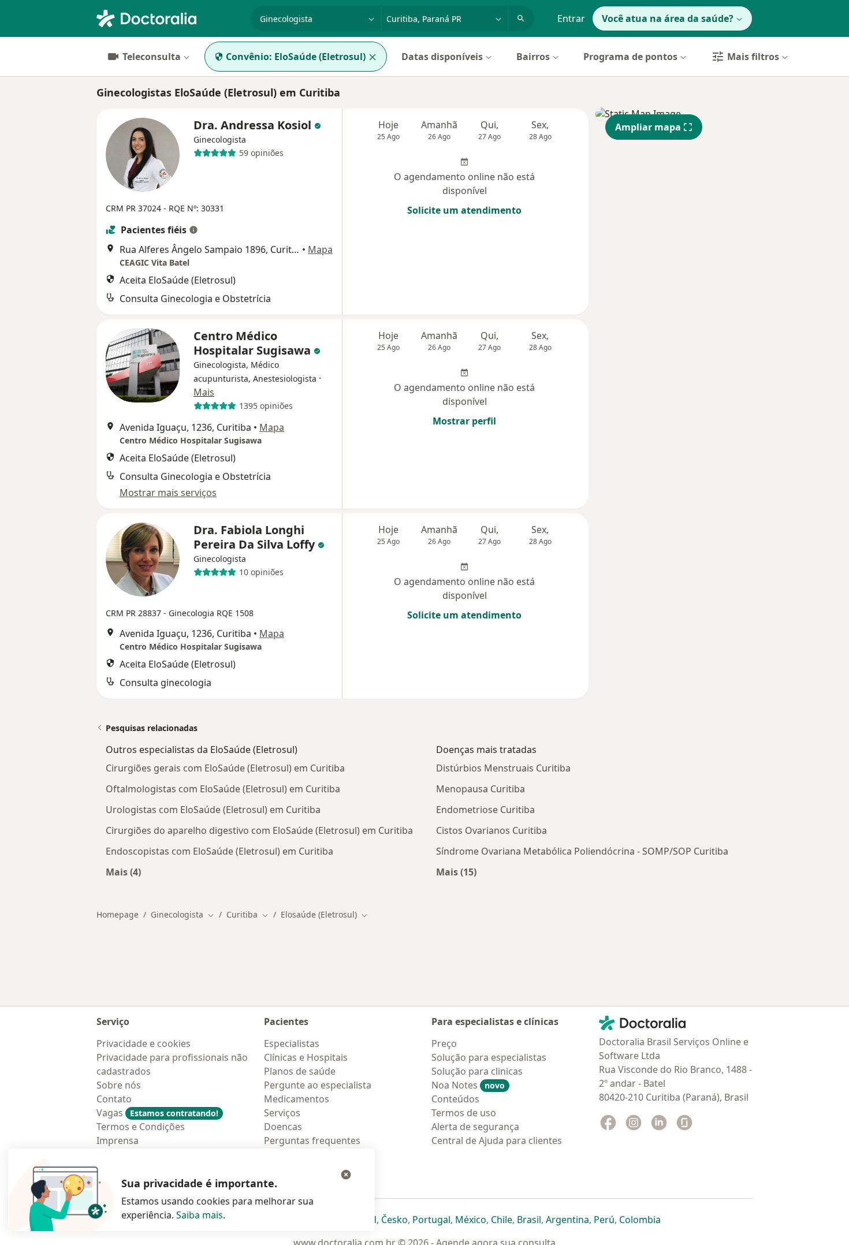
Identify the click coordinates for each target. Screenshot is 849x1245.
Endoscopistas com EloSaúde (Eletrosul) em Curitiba (219, 851)
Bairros (533, 56)
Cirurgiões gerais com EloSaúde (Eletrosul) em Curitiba (225, 768)
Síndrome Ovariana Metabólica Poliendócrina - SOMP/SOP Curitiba (582, 851)
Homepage (117, 914)
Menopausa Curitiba (480, 788)
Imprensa (117, 1140)
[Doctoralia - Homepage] (168, 17)
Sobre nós (118, 1085)
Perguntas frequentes (312, 1140)
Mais (203, 392)
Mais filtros (753, 56)
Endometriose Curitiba (485, 809)
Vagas (157, 1112)
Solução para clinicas (477, 1071)
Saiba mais (199, 1215)
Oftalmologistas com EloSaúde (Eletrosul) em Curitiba (223, 788)
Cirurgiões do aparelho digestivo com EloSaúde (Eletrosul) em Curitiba (259, 830)
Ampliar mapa (648, 127)
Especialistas (291, 1043)
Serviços (282, 1112)
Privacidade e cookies (143, 1043)
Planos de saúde (300, 1071)
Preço (444, 1043)
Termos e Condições (140, 1126)
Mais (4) (123, 871)
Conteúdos (455, 1099)
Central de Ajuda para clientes (496, 1140)
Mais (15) (456, 871)
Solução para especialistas (488, 1057)
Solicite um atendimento (464, 210)
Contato (114, 1099)
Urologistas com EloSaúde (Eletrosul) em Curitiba (213, 809)
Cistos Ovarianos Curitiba (491, 830)
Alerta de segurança (475, 1126)
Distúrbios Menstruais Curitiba (503, 768)
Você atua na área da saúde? (667, 18)
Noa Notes (468, 1085)
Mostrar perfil (464, 421)
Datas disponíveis (442, 56)
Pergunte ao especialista (317, 1085)
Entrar (571, 18)
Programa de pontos (630, 56)
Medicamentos (296, 1099)
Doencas (283, 1126)
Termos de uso (463, 1112)
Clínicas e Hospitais (306, 1057)
